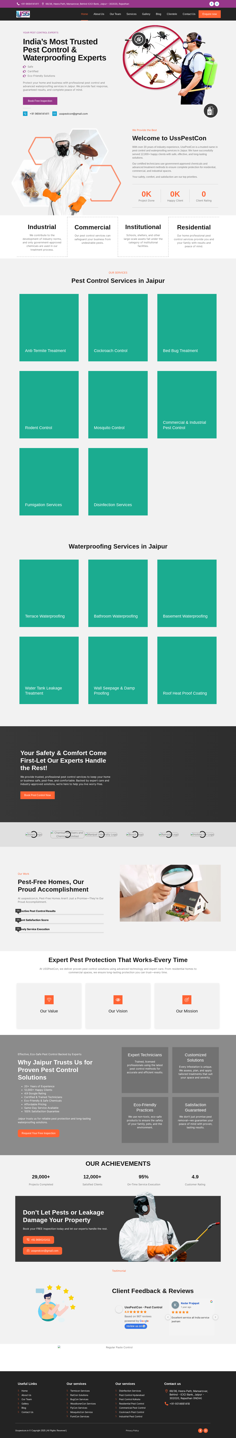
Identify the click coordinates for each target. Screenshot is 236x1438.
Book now (172, 428)
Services (131, 14)
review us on (134, 1326)
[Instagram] (205, 1430)
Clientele (172, 14)
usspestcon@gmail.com (73, 113)
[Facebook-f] (200, 1430)
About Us (99, 14)
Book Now (34, 351)
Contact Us (189, 14)
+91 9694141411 (39, 113)
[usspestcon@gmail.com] (54, 113)
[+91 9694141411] (25, 113)
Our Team (115, 14)
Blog (158, 14)
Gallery (146, 14)
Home (84, 14)
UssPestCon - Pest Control (143, 1307)
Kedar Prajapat (190, 1303)
